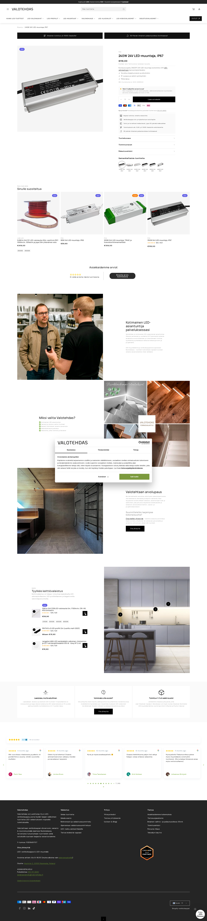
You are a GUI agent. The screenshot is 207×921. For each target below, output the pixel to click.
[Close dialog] (143, 433)
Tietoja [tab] (135, 450)
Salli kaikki (134, 477)
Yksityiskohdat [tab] (103, 450)
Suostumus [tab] (71, 450)
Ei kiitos (82, 484)
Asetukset (102, 477)
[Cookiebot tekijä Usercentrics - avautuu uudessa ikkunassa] (140, 442)
